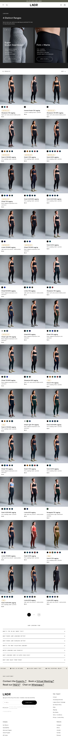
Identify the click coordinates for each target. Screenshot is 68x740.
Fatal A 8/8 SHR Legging (31, 199)
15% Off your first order (34, 1)
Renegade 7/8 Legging (53, 512)
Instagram (59, 725)
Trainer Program (6, 732)
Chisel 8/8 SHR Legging (8, 291)
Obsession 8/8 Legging (31, 380)
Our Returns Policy (57, 704)
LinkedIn (59, 730)
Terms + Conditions (57, 714)
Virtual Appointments (58, 699)
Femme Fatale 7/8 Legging (32, 110)
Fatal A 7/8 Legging (30, 157)
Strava (58, 727)
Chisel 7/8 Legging (7, 201)
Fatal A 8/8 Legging (53, 157)
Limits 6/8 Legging (30, 512)
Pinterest (59, 735)
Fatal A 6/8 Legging (53, 245)
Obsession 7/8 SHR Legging (55, 113)
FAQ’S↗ (16, 684)
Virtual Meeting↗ (45, 681)
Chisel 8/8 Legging (29, 334)
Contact (55, 697)
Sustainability (6, 727)
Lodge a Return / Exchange (59, 702)
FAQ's (54, 707)
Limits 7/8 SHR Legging (8, 247)
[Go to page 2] (39, 614)
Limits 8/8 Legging (30, 600)
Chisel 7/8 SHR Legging (31, 247)
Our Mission (5, 725)
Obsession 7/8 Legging (8, 113)
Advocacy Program (7, 730)
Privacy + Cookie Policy (58, 717)
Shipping (55, 709)
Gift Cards (5, 735)
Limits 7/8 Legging (29, 291)
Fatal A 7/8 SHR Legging (8, 157)
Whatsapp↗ (38, 684)
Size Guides (55, 712)
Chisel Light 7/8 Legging (8, 337)
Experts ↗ (21, 681)
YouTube (58, 732)
